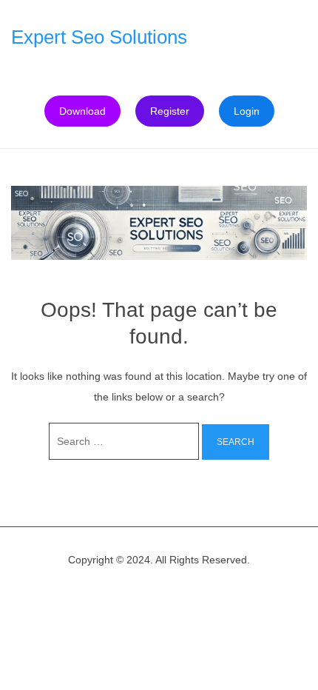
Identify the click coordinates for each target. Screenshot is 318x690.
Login (247, 111)
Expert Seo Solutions (99, 37)
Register (169, 111)
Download (82, 111)
